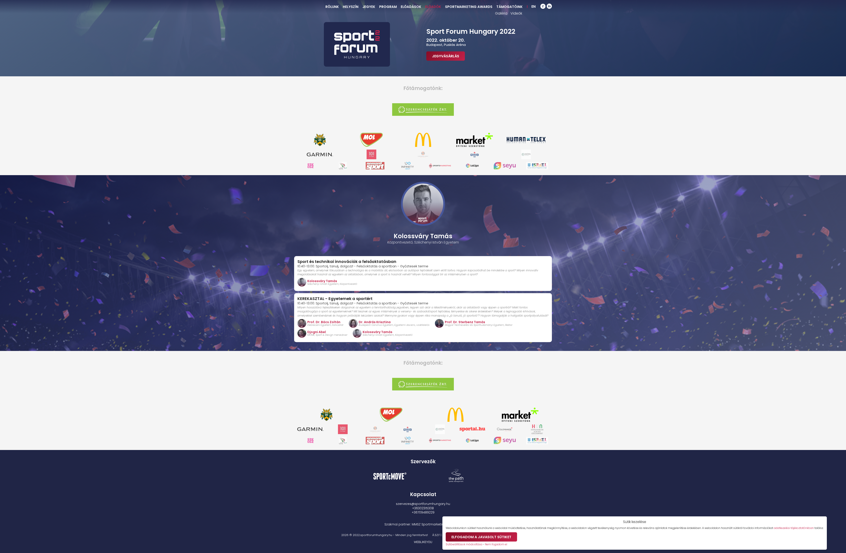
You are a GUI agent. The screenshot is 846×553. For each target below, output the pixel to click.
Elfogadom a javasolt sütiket (481, 537)
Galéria (501, 13)
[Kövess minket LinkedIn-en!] (549, 6)
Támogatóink (509, 6)
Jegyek (368, 6)
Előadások (411, 6)
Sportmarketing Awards (468, 6)
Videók (516, 13)
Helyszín (350, 6)
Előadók (433, 6)
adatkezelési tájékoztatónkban (794, 528)
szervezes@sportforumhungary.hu (423, 504)
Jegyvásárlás (445, 56)
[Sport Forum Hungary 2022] (357, 44)
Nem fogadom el (496, 544)
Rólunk (332, 6)
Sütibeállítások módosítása (464, 544)
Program (388, 6)
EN (533, 6)
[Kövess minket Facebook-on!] (542, 6)
